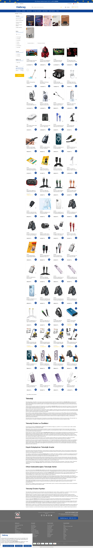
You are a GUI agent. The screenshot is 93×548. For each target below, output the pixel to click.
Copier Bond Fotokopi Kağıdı (67, 526)
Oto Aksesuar (33, 534)
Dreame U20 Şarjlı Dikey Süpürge (31, 83)
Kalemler (48, 533)
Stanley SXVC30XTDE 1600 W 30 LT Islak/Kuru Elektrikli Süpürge (45, 343)
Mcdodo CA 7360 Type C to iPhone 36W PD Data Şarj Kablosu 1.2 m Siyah (45, 321)
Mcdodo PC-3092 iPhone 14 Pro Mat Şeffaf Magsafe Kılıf (72, 278)
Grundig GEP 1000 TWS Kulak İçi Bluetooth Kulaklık (71, 83)
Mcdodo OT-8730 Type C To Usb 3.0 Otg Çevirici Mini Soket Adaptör (72, 256)
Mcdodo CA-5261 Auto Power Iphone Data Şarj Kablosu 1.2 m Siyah (58, 169)
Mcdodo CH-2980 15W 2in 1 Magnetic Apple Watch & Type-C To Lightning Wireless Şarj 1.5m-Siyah (59, 104)
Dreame (18, 40)
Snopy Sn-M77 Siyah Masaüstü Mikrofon (70, 126)
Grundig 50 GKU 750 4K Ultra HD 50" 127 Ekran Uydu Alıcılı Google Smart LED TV (32, 61)
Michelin (64, 534)
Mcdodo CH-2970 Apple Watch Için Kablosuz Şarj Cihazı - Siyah (31, 148)
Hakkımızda (17, 526)
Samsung (41, 59)
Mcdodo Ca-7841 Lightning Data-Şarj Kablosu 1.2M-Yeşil (58, 191)
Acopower (19, 45)
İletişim (16, 527)
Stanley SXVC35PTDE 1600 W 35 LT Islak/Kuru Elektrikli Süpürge (31, 343)
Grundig (18, 38)
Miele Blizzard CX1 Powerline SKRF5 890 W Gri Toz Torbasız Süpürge (31, 104)
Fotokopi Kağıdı (49, 526)
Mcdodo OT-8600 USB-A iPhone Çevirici (31, 278)
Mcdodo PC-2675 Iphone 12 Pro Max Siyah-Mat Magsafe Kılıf (72, 299)
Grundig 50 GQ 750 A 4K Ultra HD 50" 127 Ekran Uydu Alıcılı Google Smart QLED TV (58, 61)
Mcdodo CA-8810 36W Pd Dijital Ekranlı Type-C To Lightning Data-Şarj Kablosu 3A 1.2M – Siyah (45, 256)
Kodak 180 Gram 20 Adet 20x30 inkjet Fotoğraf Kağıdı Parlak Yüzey (31, 169)
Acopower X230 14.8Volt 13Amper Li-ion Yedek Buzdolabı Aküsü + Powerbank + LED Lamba (71, 321)
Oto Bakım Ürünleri (50, 529)
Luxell (41, 124)
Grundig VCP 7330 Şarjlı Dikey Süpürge (44, 83)
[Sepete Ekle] (36, 64)
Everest (18, 47)
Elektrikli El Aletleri (50, 534)
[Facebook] (41, 515)
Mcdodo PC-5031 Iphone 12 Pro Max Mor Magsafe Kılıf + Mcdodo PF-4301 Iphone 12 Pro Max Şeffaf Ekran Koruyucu (58, 365)
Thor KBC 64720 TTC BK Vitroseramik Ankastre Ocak (72, 61)
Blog (15, 529)
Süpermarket (18, 10)
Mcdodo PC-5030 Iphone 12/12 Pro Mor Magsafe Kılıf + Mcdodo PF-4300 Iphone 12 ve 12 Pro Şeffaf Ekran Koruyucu (45, 365)
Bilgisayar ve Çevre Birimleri (19, 25)
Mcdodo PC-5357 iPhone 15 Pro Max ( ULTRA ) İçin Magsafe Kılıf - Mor (45, 386)
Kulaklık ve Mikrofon (19, 27)
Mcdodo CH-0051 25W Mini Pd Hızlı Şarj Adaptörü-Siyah (32, 213)
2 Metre (18, 55)
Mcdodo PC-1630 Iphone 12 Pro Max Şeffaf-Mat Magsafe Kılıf (45, 213)
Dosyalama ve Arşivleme (35, 533)
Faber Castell (65, 529)
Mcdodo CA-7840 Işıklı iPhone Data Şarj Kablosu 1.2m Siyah (44, 278)
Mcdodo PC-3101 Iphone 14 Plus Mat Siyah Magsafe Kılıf (58, 299)
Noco (27, 189)
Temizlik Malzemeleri (34, 535)
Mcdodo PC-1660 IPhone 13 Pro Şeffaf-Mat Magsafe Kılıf (59, 213)
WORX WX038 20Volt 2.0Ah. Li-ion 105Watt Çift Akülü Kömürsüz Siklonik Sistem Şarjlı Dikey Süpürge (72, 343)
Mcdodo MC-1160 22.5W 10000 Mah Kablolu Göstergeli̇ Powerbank (71, 104)
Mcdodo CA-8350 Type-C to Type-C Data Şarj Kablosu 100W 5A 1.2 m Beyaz (31, 321)
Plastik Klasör (49, 528)
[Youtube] (51, 515)
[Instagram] (49, 515)
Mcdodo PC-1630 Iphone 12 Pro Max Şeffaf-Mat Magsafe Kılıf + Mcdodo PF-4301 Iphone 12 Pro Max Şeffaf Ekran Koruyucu (31, 365)
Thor (18, 42)
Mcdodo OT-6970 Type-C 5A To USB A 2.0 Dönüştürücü (59, 234)
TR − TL (76, 3)
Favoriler (70, 3)
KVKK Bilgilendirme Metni (19, 533)
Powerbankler (49, 527)
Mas (64, 533)
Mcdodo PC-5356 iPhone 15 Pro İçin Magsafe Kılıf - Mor (58, 386)
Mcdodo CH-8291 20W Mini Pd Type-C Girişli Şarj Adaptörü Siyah (45, 148)
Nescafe (64, 528)
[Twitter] (44, 515)
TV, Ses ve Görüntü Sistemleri (19, 23)
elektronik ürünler (68, 494)
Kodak (28, 167)
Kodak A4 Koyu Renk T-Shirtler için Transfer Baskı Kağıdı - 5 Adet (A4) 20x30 (44, 169)
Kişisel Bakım (49, 535)
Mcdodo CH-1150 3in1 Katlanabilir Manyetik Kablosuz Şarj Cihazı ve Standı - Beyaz (71, 386)
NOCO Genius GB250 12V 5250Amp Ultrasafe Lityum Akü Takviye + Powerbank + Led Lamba (31, 191)
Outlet (57, 10)
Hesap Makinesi (49, 530)
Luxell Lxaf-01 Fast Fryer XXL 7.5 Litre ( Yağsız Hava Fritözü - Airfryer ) (45, 126)
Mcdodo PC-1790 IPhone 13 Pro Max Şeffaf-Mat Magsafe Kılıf (58, 148)
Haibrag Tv (16, 530)
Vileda (64, 527)
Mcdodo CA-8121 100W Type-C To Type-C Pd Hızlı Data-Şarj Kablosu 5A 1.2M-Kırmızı (72, 234)
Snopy (68, 124)
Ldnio (27, 124)
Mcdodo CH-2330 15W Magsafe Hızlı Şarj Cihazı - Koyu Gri (44, 104)
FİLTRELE (20, 75)
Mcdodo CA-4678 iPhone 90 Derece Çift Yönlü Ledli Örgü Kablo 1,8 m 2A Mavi (58, 126)
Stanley (28, 341)
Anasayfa (16, 13)
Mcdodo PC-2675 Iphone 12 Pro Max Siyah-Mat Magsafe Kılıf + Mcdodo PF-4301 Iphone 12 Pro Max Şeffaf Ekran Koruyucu (72, 365)
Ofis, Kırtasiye (29, 10)
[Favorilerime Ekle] (36, 56)
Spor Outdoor (45, 10)
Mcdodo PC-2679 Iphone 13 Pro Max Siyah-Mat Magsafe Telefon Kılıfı (32, 234)
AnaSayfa (16, 3)
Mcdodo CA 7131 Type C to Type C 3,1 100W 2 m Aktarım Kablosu (72, 148)
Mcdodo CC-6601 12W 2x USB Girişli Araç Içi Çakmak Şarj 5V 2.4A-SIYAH (44, 234)
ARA (61, 7)
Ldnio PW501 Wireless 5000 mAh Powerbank (32, 126)
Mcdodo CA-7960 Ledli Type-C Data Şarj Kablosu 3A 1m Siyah (44, 191)
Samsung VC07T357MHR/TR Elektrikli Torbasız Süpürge (45, 61)
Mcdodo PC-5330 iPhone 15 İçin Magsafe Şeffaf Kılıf (31, 386)
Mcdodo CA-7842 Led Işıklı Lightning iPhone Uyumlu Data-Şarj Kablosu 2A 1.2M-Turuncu (72, 191)
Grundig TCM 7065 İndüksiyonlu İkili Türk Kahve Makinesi (58, 83)
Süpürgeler (49, 536)
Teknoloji (23, 10)
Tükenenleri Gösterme (41, 43)
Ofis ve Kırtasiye (33, 529)
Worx (68, 341)
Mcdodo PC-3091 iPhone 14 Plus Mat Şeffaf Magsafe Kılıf (58, 278)
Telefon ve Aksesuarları (19, 20)
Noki (64, 537)
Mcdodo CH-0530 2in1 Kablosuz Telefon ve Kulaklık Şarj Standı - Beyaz (72, 169)
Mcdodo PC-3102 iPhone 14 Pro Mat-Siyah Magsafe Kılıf (45, 299)
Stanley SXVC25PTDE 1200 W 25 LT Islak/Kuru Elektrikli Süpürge (58, 343)
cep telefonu (39, 403)
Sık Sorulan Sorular (18, 528)
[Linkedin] (46, 515)
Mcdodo (41, 102)
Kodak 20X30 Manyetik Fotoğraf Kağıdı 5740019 (31, 256)
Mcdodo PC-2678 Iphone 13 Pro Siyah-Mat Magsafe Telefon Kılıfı (72, 213)
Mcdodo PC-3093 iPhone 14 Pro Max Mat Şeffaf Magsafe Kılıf (31, 299)
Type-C (18, 62)
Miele (18, 43)
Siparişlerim (21, 3)
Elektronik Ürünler (18, 18)
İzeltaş (64, 536)
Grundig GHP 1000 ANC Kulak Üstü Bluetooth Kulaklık (58, 321)
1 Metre (18, 54)
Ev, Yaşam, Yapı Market (37, 10)
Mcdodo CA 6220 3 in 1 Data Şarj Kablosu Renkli (58, 256)
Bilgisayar (54, 426)
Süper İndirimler (52, 10)
